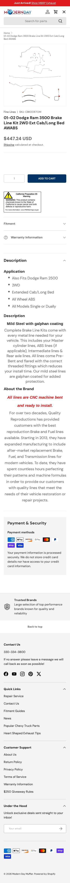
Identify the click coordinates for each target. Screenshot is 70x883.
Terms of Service (15, 777)
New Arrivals (16, 52)
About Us (10, 754)
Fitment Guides (14, 711)
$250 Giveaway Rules (18, 792)
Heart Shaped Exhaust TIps (22, 733)
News (7, 718)
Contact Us (11, 703)
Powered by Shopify (44, 873)
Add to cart (46, 178)
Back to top (35, 626)
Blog (10, 66)
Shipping (9, 144)
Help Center (15, 79)
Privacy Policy (13, 769)
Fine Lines (10, 112)
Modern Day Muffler (22, 873)
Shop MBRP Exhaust (43, 3)
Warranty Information (18, 784)
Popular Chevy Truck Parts (22, 726)
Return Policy (13, 762)
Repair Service (14, 696)
